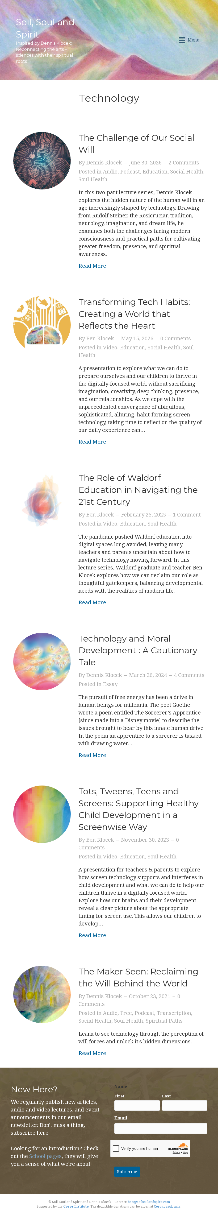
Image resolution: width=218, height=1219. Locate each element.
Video (110, 347)
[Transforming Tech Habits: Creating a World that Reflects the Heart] (42, 324)
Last (166, 1095)
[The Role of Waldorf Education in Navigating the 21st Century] (42, 500)
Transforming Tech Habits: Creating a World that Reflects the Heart (134, 314)
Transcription (174, 1012)
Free (126, 1012)
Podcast (130, 171)
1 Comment (187, 514)
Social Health (186, 171)
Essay (110, 684)
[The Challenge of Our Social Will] (42, 160)
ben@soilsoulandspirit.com (149, 1202)
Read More (92, 265)
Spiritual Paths (164, 1020)
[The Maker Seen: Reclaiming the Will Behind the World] (42, 993)
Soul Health (92, 179)
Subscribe (127, 1172)
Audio (110, 171)
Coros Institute (76, 1206)
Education (154, 171)
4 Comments (189, 675)
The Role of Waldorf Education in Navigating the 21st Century (138, 490)
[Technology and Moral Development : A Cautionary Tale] (42, 660)
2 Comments (184, 162)
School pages (45, 1156)
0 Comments (175, 338)
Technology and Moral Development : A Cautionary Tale (137, 650)
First (119, 1095)
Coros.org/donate (167, 1206)
